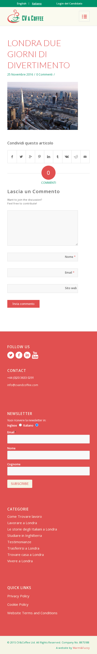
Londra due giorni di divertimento (38, 54)
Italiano (37, 3)
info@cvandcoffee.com (22, 385)
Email (69, 272)
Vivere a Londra (20, 560)
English (21, 3)
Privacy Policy (18, 596)
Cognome (13, 464)
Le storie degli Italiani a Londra (32, 529)
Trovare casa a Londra (25, 554)
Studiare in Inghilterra (24, 535)
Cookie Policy (17, 604)
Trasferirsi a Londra (23, 548)
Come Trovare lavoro (24, 516)
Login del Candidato (69, 3)
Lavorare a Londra (22, 522)
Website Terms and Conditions (32, 612)
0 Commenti (44, 74)
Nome (70, 257)
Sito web (71, 288)
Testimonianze (19, 541)
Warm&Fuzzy (81, 648)
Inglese (12, 425)
